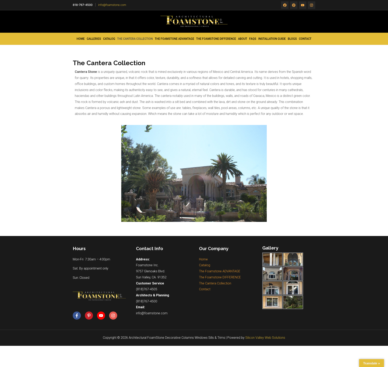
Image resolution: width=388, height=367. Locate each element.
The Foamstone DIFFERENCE (216, 38)
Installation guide (272, 38)
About (242, 38)
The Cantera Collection (135, 38)
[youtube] (102, 315)
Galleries (94, 38)
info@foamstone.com (112, 4)
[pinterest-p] (90, 315)
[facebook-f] (78, 315)
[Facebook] (285, 5)
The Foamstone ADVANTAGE (174, 38)
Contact (305, 38)
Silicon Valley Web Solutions (265, 338)
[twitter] (293, 5)
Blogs (292, 38)
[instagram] (302, 5)
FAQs (252, 38)
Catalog (109, 38)
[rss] (311, 5)
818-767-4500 (83, 4)
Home (81, 38)
